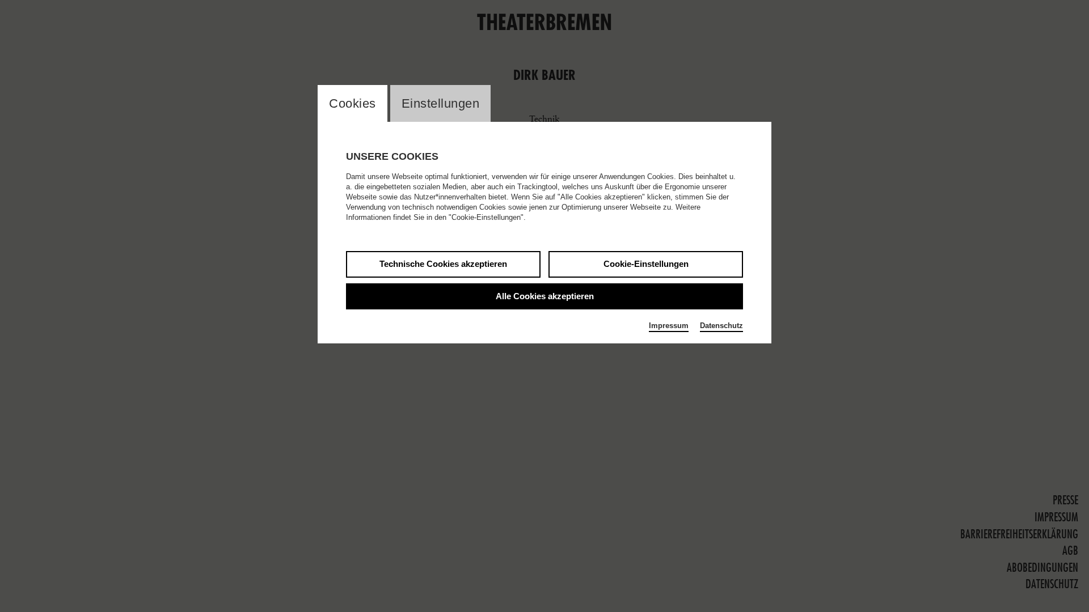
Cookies (352, 103)
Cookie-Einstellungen (646, 264)
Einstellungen (441, 103)
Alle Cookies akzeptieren (545, 296)
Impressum (669, 325)
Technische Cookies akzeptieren (443, 264)
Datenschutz (721, 325)
